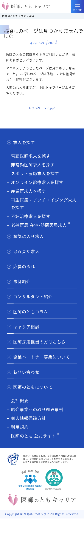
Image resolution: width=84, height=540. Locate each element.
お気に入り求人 (28, 236)
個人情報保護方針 (28, 418)
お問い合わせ (26, 372)
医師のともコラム (30, 312)
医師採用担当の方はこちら (39, 342)
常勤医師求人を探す (30, 156)
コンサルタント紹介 (33, 297)
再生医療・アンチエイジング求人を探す (43, 204)
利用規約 (19, 427)
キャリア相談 (26, 327)
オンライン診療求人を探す (37, 182)
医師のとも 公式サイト (33, 436)
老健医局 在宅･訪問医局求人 (39, 225)
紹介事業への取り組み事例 (37, 409)
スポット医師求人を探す (35, 174)
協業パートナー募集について (41, 357)
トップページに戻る (42, 108)
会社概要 (19, 401)
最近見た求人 (26, 251)
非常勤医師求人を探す (33, 165)
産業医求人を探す (28, 191)
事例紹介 (22, 282)
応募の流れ (24, 267)
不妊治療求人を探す (30, 216)
